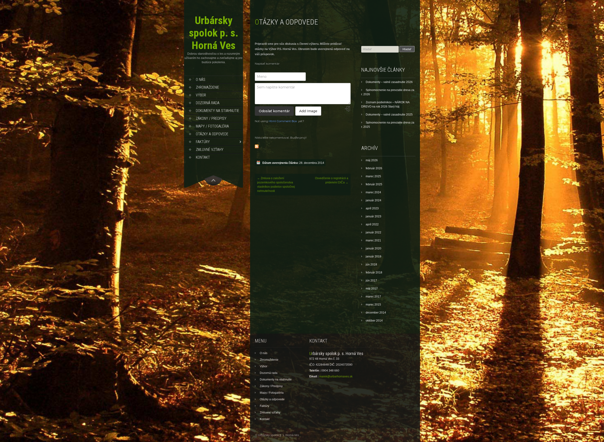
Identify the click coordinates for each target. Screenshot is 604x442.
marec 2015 (373, 304)
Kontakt (203, 157)
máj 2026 (372, 160)
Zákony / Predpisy (211, 118)
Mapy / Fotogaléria (212, 126)
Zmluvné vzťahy (209, 149)
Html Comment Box (283, 121)
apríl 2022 (372, 224)
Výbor (201, 95)
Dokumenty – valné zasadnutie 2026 (389, 82)
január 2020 (373, 248)
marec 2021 (373, 240)
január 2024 (373, 200)
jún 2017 (371, 280)
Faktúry (203, 142)
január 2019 (373, 256)
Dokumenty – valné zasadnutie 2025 (389, 114)
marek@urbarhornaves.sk (335, 376)
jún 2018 (371, 264)
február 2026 (374, 168)
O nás (200, 79)
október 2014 (374, 320)
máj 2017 (372, 288)
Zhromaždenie (207, 87)
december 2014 (376, 312)
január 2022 (373, 232)
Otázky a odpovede (212, 134)
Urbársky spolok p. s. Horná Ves (213, 33)
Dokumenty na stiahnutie (217, 110)
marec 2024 (373, 192)
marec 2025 (373, 176)
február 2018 (374, 272)
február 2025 (374, 184)
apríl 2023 (372, 208)
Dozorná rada (207, 103)
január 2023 (373, 216)
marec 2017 (373, 296)
